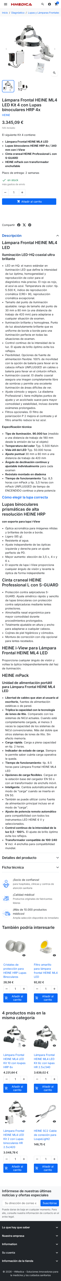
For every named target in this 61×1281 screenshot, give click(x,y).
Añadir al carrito (29, 201)
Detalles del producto (19, 858)
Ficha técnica (13, 867)
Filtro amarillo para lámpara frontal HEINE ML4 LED (46, 970)
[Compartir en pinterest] (29, 224)
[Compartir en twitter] (24, 224)
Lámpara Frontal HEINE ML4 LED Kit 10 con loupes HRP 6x (14, 1061)
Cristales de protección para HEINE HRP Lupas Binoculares (14, 970)
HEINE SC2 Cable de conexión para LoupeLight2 (45, 1135)
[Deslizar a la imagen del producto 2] (23, 86)
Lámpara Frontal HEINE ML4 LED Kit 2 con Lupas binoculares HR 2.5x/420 (13, 1139)
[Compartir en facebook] (18, 224)
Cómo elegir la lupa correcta (25, 497)
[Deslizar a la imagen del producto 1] (8, 86)
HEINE (6, 115)
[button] (42, 4)
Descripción (12, 236)
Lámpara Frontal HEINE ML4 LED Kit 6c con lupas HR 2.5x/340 (44, 1061)
